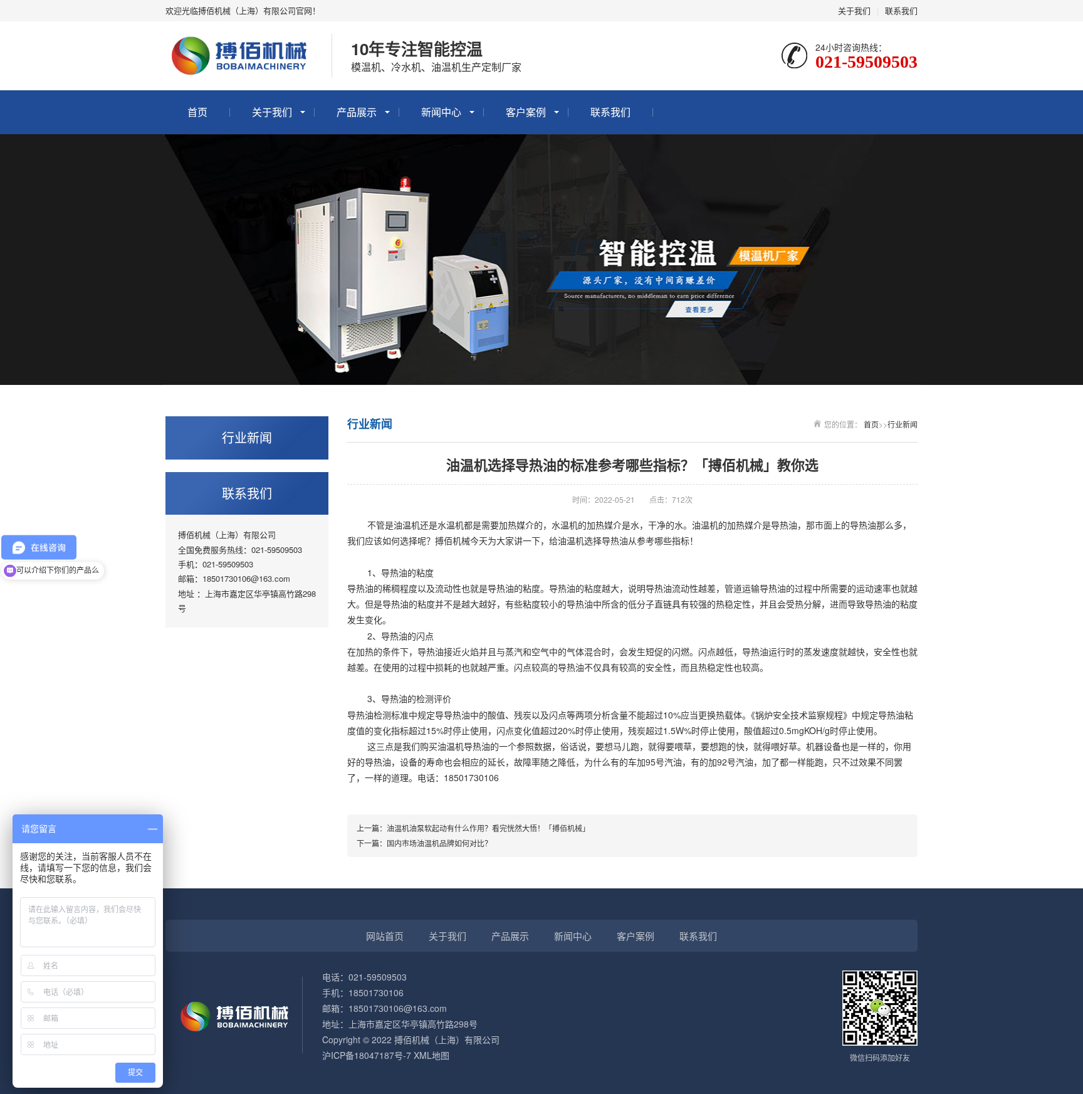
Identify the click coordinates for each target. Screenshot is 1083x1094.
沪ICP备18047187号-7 (366, 1055)
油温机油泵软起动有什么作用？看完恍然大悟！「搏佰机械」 (488, 828)
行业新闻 (902, 424)
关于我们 (854, 10)
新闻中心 (441, 112)
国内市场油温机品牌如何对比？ (439, 843)
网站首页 (385, 935)
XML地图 (431, 1055)
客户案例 (526, 112)
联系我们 (901, 10)
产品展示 (357, 112)
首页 (197, 112)
